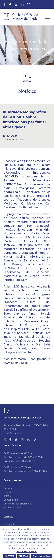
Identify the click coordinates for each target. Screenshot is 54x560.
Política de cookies (27, 552)
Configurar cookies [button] (41, 556)
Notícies (18, 140)
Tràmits (8, 496)
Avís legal (9, 525)
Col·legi (8, 488)
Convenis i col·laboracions (18, 504)
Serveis (8, 492)
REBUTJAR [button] (23, 556)
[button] (47, 17)
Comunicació (11, 500)
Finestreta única (12, 507)
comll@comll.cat (12, 433)
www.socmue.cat (15, 363)
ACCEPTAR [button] (9, 556)
